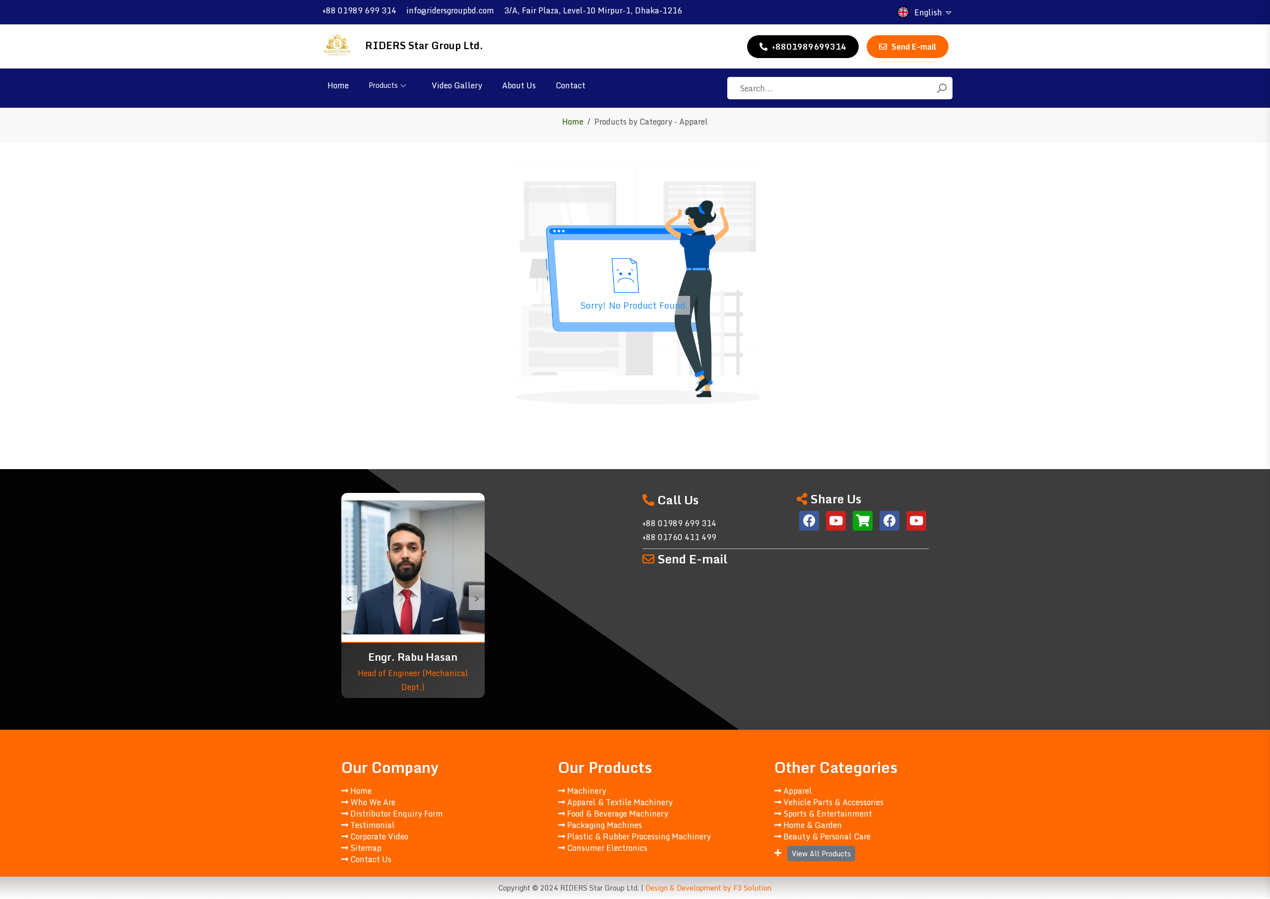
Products (383, 85)
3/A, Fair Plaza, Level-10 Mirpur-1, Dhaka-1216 (593, 10)
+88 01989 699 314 (359, 10)
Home (338, 85)
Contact (570, 85)
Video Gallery (457, 85)
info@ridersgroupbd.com (450, 10)
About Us (519, 85)
